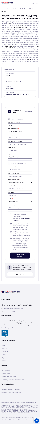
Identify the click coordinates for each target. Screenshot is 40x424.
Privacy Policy (5, 370)
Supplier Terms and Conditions (10, 389)
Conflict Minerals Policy (8, 376)
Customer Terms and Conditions (11, 392)
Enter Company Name (14, 173)
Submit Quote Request (20, 255)
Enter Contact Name (13, 167)
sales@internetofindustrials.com (13, 308)
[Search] (32, 2)
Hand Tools (9, 88)
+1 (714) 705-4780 (9, 311)
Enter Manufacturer (13, 128)
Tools (16, 9)
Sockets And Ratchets (13, 94)
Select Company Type (14, 179)
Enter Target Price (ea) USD (15, 141)
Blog (2, 358)
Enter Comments (12, 205)
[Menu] (37, 2)
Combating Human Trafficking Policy (12, 380)
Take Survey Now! (7, 328)
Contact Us (4, 351)
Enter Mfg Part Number (14, 122)
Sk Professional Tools (26, 9)
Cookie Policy (5, 373)
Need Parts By (12, 154)
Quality (3, 354)
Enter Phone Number (13, 186)
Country (10, 198)
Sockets (25, 94)
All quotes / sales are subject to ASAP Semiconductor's (21, 217)
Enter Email (11, 192)
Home (3, 9)
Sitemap (4, 361)
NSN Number (11, 147)
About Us (4, 348)
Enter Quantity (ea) (13, 135)
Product (9, 9)
